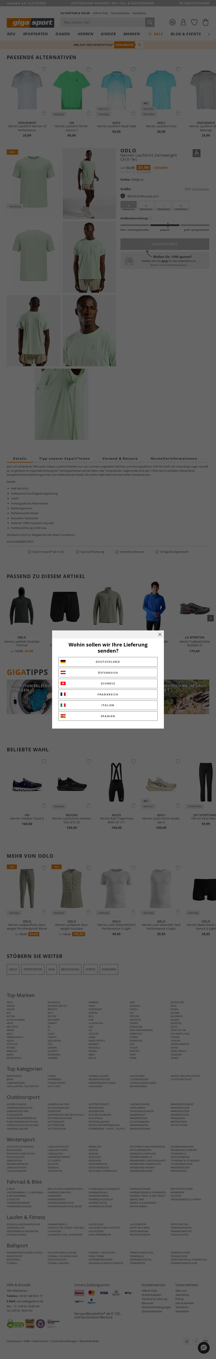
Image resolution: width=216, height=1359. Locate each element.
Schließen (160, 634)
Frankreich (108, 694)
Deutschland (108, 662)
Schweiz (108, 683)
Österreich (108, 673)
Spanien (108, 716)
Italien (108, 705)
